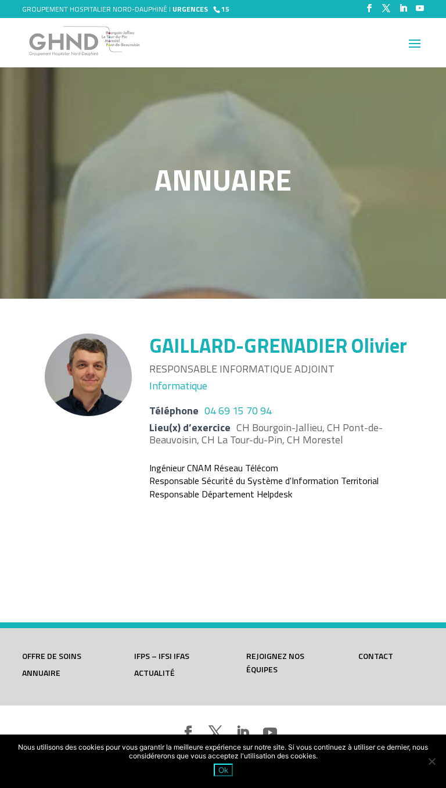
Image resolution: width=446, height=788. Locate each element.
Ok (223, 770)
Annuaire (41, 673)
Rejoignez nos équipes (275, 663)
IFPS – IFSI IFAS (161, 656)
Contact (375, 656)
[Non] (431, 761)
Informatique (178, 385)
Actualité (154, 673)
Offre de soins (51, 656)
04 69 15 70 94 (238, 410)
